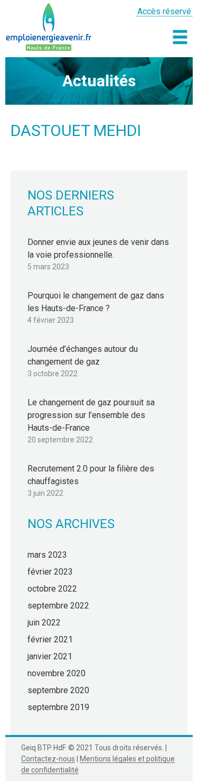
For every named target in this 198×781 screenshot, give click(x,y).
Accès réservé (164, 11)
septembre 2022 (58, 606)
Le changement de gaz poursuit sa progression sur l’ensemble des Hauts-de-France (91, 415)
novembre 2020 (56, 673)
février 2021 (50, 639)
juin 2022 (44, 622)
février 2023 (50, 572)
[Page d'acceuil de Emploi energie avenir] (48, 25)
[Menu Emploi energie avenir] (180, 37)
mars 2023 (47, 555)
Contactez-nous (48, 759)
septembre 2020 (58, 690)
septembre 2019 (58, 707)
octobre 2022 (52, 589)
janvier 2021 (49, 656)
